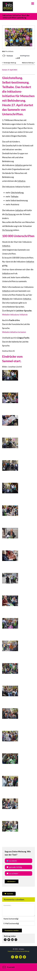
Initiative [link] (19, 165)
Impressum (11, 951)
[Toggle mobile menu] (32, 3)
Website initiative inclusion (14, 332)
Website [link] (6, 299)
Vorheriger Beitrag (9, 62)
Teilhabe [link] (14, 196)
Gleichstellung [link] (17, 192)
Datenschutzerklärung (22, 951)
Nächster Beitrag (27, 62)
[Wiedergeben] (3, 56)
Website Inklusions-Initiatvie (15, 314)
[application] (2, 54)
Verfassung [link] (10, 214)
